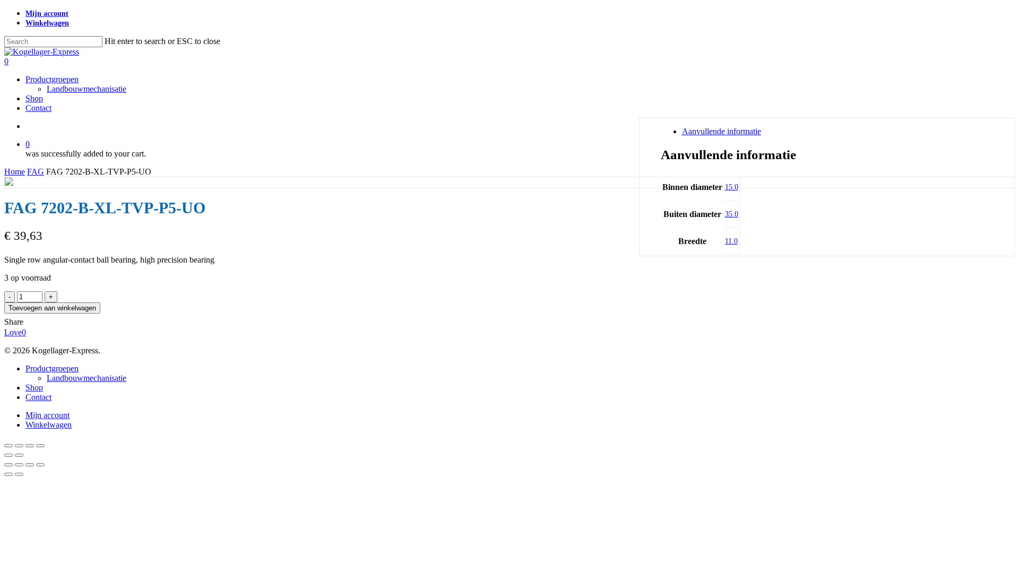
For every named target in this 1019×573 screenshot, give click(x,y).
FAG (35, 171)
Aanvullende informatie (721, 131)
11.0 (731, 241)
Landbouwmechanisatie (86, 378)
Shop (34, 387)
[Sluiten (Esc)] (40, 445)
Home (14, 171)
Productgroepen (52, 368)
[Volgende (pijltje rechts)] (19, 455)
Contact (38, 397)
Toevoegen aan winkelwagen (52, 308)
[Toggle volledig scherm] (19, 445)
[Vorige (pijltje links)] (8, 455)
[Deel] (29, 445)
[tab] (838, 131)
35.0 (731, 214)
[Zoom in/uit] (8, 445)
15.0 (731, 187)
